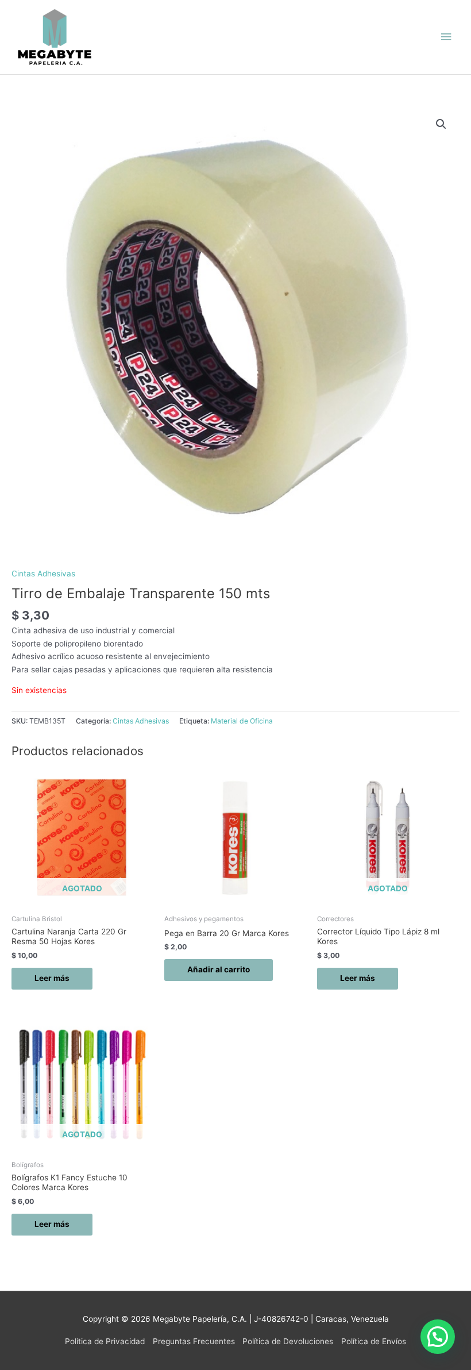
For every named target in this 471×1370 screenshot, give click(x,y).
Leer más (52, 978)
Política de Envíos (373, 1341)
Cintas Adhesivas (43, 573)
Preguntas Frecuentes (194, 1341)
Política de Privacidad (105, 1341)
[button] (441, 124)
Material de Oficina (242, 721)
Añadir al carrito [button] (218, 969)
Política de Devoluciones (287, 1341)
